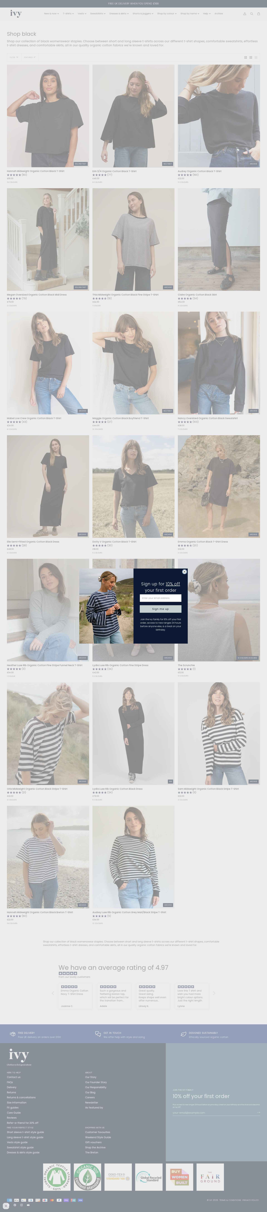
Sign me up (160, 609)
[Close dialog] (184, 572)
